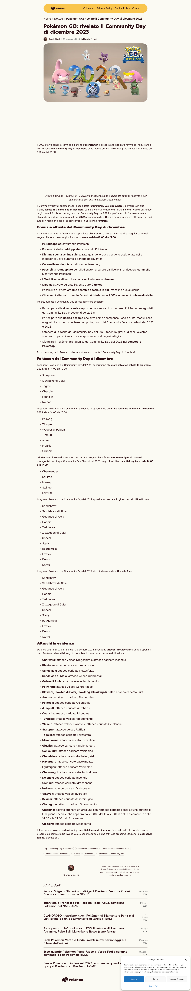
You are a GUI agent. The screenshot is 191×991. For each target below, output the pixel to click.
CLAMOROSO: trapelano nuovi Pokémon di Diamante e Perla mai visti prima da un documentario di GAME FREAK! (89, 917)
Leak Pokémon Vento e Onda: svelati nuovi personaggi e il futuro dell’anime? (85, 941)
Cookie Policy (154, 986)
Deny (155, 979)
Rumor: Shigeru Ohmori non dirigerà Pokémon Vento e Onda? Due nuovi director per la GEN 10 (87, 893)
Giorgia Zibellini (55, 39)
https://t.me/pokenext (110, 199)
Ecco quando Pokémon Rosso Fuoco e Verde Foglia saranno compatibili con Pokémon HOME (85, 953)
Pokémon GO (89, 854)
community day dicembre (87, 848)
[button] (186, 959)
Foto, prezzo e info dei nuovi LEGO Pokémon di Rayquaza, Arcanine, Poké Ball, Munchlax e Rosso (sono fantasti (84, 930)
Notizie (58, 18)
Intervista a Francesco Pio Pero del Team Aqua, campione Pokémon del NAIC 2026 (84, 904)
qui (56, 837)
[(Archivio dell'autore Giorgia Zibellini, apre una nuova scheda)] (71, 870)
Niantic (77, 854)
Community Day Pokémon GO (57, 854)
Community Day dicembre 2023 (115, 848)
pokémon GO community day (111, 854)
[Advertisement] (95, 122)
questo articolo (123, 830)
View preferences (177, 979)
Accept (134, 979)
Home (47, 18)
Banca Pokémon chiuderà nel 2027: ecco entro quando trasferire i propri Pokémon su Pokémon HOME (89, 965)
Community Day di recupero (61, 848)
